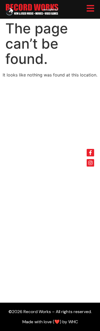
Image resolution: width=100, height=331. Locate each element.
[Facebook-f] (90, 152)
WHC (73, 322)
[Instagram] (90, 163)
